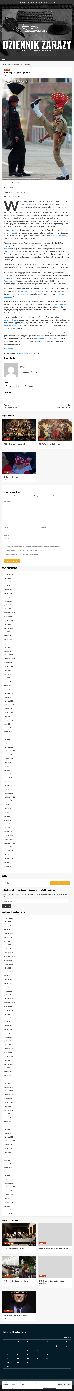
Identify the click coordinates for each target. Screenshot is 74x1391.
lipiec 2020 (7, 854)
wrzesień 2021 (8, 801)
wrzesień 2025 (8, 616)
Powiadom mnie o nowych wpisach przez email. (22, 554)
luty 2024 (7, 689)
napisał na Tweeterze (28, 204)
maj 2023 (7, 724)
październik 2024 (9, 659)
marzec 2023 (8, 732)
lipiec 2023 (7, 716)
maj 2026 (7, 586)
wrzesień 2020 (8, 847)
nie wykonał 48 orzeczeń (13, 325)
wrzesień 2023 (8, 708)
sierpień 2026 (8, 574)
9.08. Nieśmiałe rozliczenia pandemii (15, 1316)
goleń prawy (23, 291)
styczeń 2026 (8, 601)
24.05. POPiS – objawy (11, 477)
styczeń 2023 (8, 739)
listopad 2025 (8, 609)
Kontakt (53, 2)
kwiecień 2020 (8, 866)
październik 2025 (9, 612)
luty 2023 (7, 735)
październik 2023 (9, 705)
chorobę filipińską (38, 291)
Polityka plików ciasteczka (49, 1388)
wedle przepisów (12, 233)
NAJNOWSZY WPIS (9, 1243)
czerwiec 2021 (8, 812)
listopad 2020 (8, 839)
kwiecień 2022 (8, 774)
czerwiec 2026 (8, 582)
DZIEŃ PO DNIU (8, 1276)
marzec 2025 (8, 639)
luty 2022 (7, 781)
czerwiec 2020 (8, 858)
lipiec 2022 (7, 762)
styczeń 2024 (8, 693)
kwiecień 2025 (8, 635)
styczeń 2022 (8, 785)
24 (8, 1362)
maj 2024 (7, 678)
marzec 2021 (8, 824)
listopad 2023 (8, 701)
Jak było (7, 69)
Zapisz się (7, 906)
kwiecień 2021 (8, 820)
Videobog (42, 1243)
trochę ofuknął (16, 294)
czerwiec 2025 (8, 628)
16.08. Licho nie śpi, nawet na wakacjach (16, 1281)
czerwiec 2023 (8, 720)
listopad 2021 (8, 793)
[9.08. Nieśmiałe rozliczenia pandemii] (19, 1302)
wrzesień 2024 (8, 662)
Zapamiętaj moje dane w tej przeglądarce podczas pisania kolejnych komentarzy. (33, 546)
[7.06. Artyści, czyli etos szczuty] (19, 430)
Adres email (42, 527)
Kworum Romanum (58, 236)
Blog (40, 2)
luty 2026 (7, 597)
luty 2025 (7, 643)
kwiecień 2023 (8, 728)
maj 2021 (7, 816)
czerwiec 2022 (8, 766)
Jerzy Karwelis (9, 348)
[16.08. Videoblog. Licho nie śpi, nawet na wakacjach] (55, 1267)
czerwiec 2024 (8, 674)
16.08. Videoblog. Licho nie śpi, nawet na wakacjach (52, 1282)
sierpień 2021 (8, 804)
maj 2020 (7, 862)
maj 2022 (7, 770)
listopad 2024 (8, 655)
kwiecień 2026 (8, 589)
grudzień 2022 (8, 743)
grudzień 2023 (8, 697)
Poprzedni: (11, 406)
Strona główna (32, 2)
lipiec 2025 (7, 624)
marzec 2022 (8, 778)
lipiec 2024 (7, 670)
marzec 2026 (8, 593)
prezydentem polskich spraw (45, 338)
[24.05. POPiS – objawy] (19, 463)
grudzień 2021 (8, 789)
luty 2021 (7, 828)
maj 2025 (7, 632)
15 (56, 1354)
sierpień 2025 (8, 620)
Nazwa (6, 527)
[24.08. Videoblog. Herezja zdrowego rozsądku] (55, 1234)
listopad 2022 (8, 747)
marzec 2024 (8, 685)
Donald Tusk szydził (11, 320)
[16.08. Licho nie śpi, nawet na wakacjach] (19, 1267)
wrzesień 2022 (8, 755)
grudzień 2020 (8, 835)
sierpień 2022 (8, 758)
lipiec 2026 (7, 578)
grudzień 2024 (8, 651)
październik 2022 (9, 751)
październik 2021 (9, 797)
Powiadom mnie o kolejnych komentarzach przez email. (25, 550)
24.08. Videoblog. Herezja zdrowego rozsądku (53, 1248)
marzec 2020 (8, 870)
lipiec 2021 (7, 808)
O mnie (46, 2)
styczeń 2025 (8, 647)
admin (22, 367)
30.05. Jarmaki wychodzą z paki (50, 444)
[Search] (70, 58)
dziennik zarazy (37, 44)
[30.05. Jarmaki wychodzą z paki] (55, 430)
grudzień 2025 (8, 605)
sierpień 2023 (8, 712)
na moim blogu (22, 353)
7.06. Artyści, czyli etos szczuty (15, 444)
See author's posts (30, 372)
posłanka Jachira (61, 304)
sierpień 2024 (8, 666)
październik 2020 (9, 843)
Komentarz (8, 501)
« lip (4, 1371)
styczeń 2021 (8, 831)
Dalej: (61, 406)
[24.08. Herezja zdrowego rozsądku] (19, 1234)
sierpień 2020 (8, 851)
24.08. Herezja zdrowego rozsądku (14, 1248)
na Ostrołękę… (14, 312)
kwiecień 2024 (8, 682)
